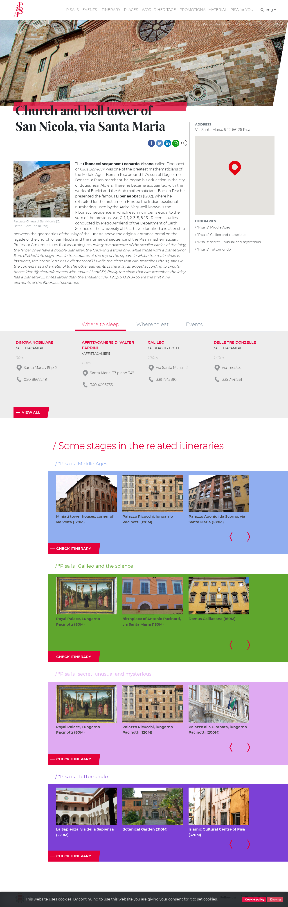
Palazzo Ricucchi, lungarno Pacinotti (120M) (147, 519)
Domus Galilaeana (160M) (212, 619)
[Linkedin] (167, 143)
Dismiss (275, 899)
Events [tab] (194, 324)
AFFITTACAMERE (30, 348)
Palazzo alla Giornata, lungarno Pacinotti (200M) (218, 730)
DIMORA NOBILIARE (34, 342)
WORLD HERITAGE (159, 10)
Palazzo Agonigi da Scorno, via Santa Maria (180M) (217, 519)
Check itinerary (73, 549)
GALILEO (156, 342)
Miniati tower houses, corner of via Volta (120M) (84, 519)
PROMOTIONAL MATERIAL (203, 10)
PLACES (131, 10)
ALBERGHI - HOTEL (164, 348)
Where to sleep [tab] (100, 324)
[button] (184, 143)
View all (31, 412)
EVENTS (89, 10)
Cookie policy (254, 899)
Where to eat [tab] (152, 324)
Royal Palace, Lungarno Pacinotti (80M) (78, 621)
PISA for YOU (241, 10)
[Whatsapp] (175, 143)
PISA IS (72, 10)
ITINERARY (110, 10)
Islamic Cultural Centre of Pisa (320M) (217, 832)
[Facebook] (151, 143)
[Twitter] (159, 143)
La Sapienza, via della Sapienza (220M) (85, 832)
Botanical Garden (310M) (145, 829)
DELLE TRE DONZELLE (235, 342)
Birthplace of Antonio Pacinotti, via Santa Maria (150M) (151, 621)
